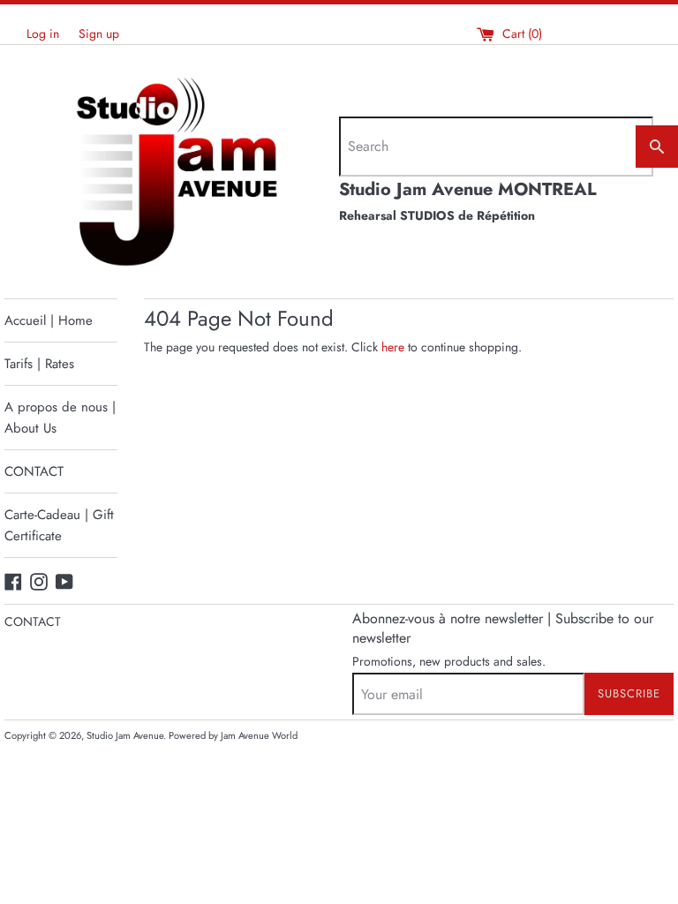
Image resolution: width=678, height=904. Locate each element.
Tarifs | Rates (39, 363)
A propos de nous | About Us (60, 417)
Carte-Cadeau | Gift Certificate (59, 525)
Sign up (99, 33)
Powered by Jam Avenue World (233, 735)
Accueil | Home (48, 320)
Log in (42, 33)
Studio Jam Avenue (125, 735)
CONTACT (34, 471)
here (392, 347)
